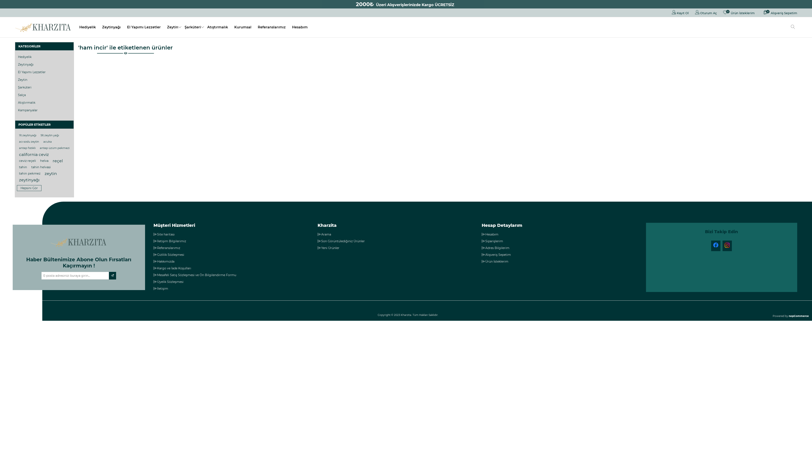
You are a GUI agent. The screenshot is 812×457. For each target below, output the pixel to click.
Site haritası (166, 234)
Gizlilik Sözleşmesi (170, 255)
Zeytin (172, 27)
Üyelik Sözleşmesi (170, 282)
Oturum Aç (708, 13)
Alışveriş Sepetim (498, 255)
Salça (22, 95)
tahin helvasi (41, 167)
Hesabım (300, 27)
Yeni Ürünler (330, 248)
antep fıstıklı (27, 148)
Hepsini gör (29, 188)
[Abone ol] (112, 275)
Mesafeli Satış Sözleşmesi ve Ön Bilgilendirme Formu (196, 275)
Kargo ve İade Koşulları (174, 268)
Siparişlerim (494, 241)
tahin (23, 167)
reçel (58, 160)
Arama (326, 234)
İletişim (162, 288)
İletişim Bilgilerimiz (171, 241)
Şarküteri (193, 27)
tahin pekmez (29, 173)
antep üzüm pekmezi (55, 148)
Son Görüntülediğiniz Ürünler (343, 241)
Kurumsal (242, 27)
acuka (47, 141)
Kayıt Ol (682, 13)
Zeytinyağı (111, 27)
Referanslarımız (272, 27)
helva (44, 161)
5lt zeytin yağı (50, 135)
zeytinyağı (29, 179)
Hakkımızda (165, 261)
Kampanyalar (28, 110)
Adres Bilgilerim (497, 248)
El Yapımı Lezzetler (144, 27)
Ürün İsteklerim (496, 261)
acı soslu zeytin (29, 141)
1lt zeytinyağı (27, 135)
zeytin (51, 173)
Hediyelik (87, 27)
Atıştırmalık (217, 27)
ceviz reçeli (27, 161)
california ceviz (34, 154)
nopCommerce (799, 316)
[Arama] (793, 27)
